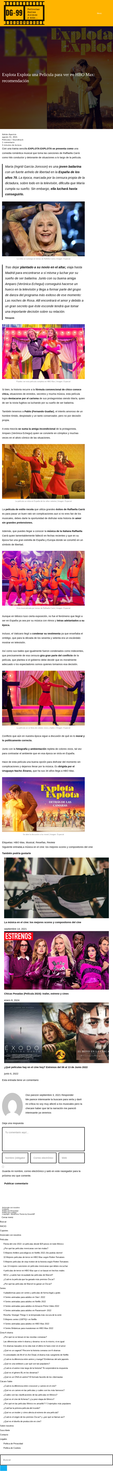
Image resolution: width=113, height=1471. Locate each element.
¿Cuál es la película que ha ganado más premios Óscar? (29, 1279)
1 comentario (8, 142)
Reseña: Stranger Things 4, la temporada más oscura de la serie (32, 1315)
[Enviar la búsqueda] (3, 1468)
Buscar (3, 1221)
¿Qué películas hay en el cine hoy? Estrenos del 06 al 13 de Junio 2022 (46, 1067)
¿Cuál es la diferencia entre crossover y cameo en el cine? (29, 1386)
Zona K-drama (6, 1332)
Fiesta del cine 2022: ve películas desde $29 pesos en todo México (33, 1244)
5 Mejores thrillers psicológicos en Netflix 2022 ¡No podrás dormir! (33, 1253)
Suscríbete (5, 1430)
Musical (30, 842)
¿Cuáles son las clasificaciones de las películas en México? (30, 1395)
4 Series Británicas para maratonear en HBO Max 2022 (28, 1328)
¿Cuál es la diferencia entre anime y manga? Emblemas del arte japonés (36, 1359)
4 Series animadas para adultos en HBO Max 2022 (26, 1324)
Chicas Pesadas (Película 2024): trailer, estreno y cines (36, 993)
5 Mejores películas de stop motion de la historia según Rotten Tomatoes (35, 1261)
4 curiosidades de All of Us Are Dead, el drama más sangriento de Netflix (36, 1355)
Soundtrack (18, 140)
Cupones (4, 1230)
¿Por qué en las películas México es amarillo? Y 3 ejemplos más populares (37, 1403)
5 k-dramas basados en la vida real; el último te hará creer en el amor (34, 1346)
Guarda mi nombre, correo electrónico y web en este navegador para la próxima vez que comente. (41, 1173)
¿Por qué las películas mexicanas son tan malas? (25, 1248)
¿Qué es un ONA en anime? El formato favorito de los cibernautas (33, 1377)
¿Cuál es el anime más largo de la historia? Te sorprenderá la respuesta (35, 1368)
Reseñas (40, 842)
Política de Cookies (9, 1213)
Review (51, 842)
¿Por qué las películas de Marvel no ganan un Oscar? (27, 1284)
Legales (3, 1439)
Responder (67, 1095)
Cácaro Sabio (6, 1381)
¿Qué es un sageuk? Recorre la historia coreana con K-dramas (31, 1350)
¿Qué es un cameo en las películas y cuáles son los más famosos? (33, 1390)
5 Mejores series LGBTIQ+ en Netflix (20, 1319)
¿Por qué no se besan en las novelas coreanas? (25, 1337)
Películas (6, 140)
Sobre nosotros (7, 1426)
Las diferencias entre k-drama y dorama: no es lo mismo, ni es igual (33, 1341)
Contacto (5, 1209)
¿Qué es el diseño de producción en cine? (22, 1421)
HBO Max (19, 842)
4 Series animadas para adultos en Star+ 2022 (24, 1297)
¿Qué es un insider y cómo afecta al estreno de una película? (30, 1412)
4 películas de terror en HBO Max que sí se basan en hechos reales (33, 1270)
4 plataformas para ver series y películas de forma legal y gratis (31, 1293)
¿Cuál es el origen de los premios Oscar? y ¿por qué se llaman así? (34, 1417)
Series (3, 1288)
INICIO (3, 1226)
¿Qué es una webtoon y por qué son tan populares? (26, 1364)
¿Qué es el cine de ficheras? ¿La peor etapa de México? (28, 1399)
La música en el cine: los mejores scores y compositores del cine (42, 922)
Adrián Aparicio (9, 134)
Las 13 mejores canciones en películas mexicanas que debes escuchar (35, 1266)
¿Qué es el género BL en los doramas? (21, 1372)
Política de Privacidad (10, 1211)
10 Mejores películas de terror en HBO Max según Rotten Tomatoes (33, 1257)
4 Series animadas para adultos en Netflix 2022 (24, 1301)
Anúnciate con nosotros (11, 1208)
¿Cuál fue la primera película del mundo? (21, 1408)
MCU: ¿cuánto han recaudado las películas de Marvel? (28, 1275)
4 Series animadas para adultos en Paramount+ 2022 (27, 1310)
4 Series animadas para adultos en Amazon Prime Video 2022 (31, 1306)
